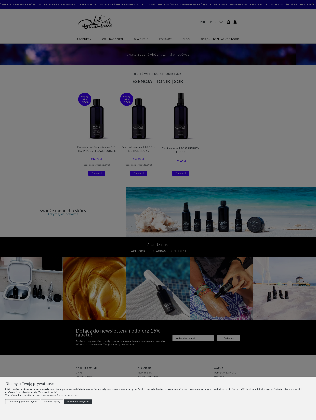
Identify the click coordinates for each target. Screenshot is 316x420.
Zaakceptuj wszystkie (78, 402)
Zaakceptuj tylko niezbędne (22, 402)
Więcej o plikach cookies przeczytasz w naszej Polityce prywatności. (43, 395)
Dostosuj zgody (52, 402)
